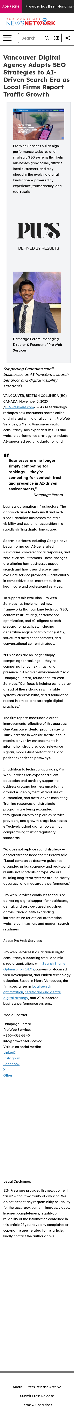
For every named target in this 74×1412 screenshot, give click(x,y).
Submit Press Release (37, 1396)
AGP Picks (10, 6)
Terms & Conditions (37, 1405)
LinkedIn (10, 1052)
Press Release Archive (44, 1387)
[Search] (47, 38)
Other (7, 1075)
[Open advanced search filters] (56, 38)
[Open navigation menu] (7, 38)
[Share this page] (68, 38)
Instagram (11, 1058)
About (17, 1387)
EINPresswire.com (19, 407)
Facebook (11, 1064)
